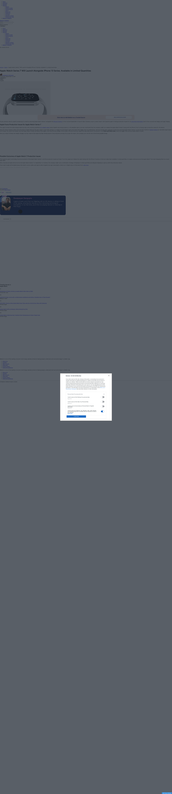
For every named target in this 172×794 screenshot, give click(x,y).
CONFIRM (76, 416)
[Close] (109, 376)
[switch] (102, 397)
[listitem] (86, 394)
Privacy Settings (167, 793)
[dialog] (86, 397)
